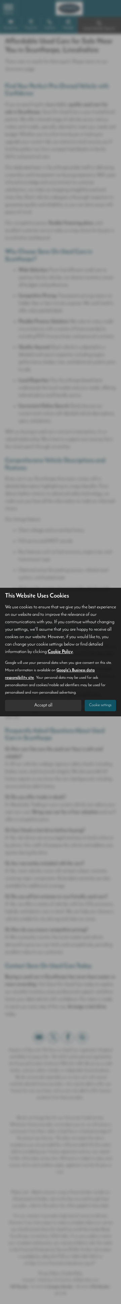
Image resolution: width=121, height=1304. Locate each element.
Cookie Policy (60, 651)
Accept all (43, 705)
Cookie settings (100, 705)
